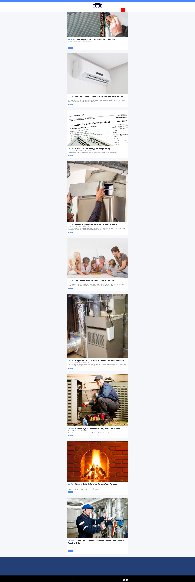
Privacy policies (69, 578)
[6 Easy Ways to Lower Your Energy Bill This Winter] (97, 400)
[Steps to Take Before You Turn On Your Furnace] (97, 461)
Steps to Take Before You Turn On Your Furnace (96, 484)
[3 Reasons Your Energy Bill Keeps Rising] (97, 128)
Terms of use (75, 578)
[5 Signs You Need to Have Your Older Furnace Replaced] (97, 326)
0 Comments (85, 41)
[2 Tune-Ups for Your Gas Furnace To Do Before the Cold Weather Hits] (97, 518)
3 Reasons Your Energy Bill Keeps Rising (92, 148)
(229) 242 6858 (125, 578)
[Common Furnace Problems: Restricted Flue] (97, 258)
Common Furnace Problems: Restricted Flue (94, 280)
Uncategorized (77, 41)
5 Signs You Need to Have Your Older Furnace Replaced (99, 360)
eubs (81, 41)
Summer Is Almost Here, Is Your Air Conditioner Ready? (99, 96)
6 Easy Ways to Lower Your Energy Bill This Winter (97, 429)
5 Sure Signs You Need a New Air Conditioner (95, 40)
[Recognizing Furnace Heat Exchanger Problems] (97, 191)
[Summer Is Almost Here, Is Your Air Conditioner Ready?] (97, 73)
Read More (70, 47)
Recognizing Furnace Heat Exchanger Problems (96, 224)
